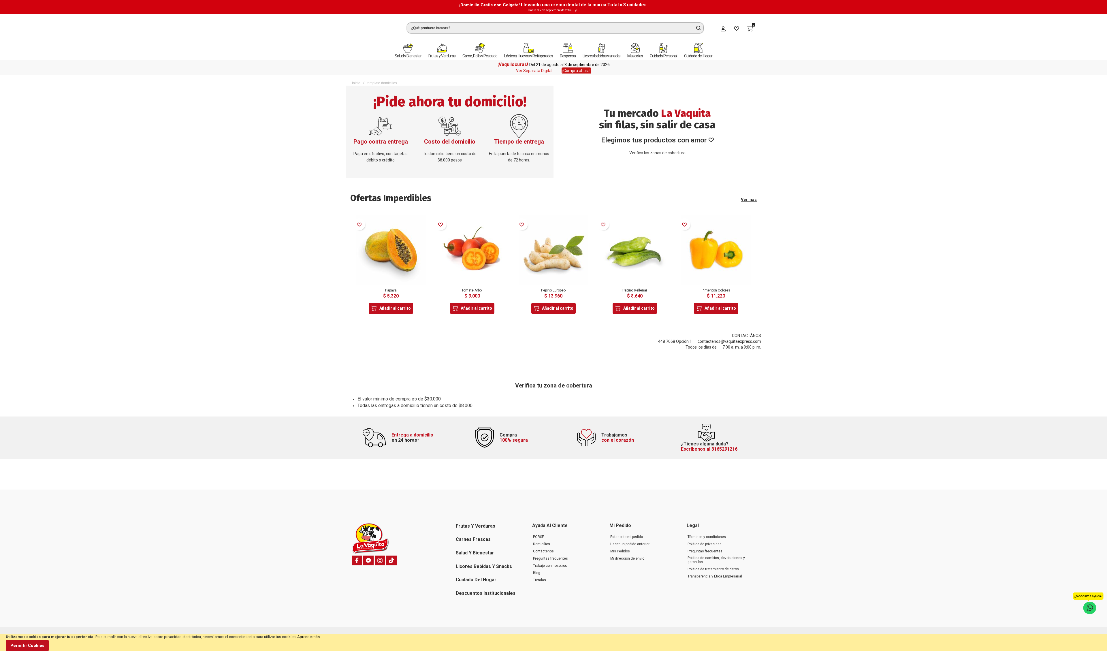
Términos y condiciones (707, 537)
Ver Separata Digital (534, 67)
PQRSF (538, 537)
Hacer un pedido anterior (629, 544)
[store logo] (373, 27)
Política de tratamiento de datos (713, 569)
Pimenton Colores (716, 287)
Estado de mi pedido (626, 537)
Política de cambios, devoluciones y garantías (716, 560)
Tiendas (539, 580)
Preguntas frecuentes (550, 558)
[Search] (698, 25)
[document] (553, 642)
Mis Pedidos (620, 551)
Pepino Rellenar (634, 287)
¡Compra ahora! (576, 67)
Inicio (356, 79)
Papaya (391, 287)
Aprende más (308, 637)
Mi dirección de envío (627, 558)
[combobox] (555, 25)
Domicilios (541, 544)
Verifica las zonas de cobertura (657, 149)
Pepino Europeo (553, 287)
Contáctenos (543, 551)
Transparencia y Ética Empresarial (715, 576)
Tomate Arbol (472, 287)
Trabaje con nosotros (550, 566)
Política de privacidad (705, 544)
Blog (536, 573)
